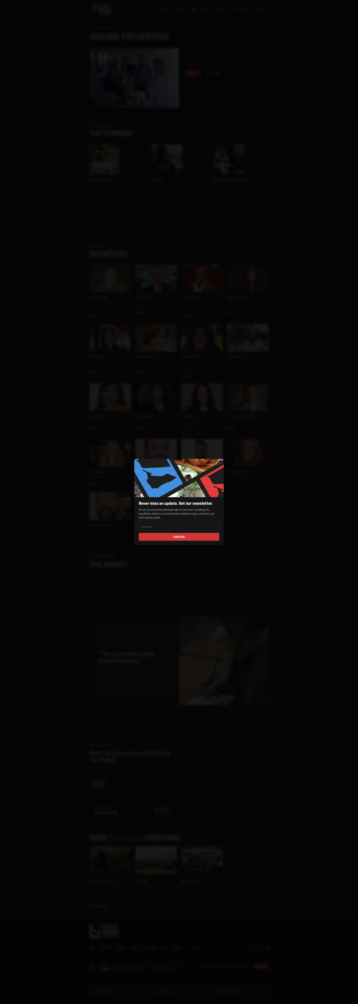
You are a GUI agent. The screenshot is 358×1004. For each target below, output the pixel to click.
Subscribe (179, 536)
